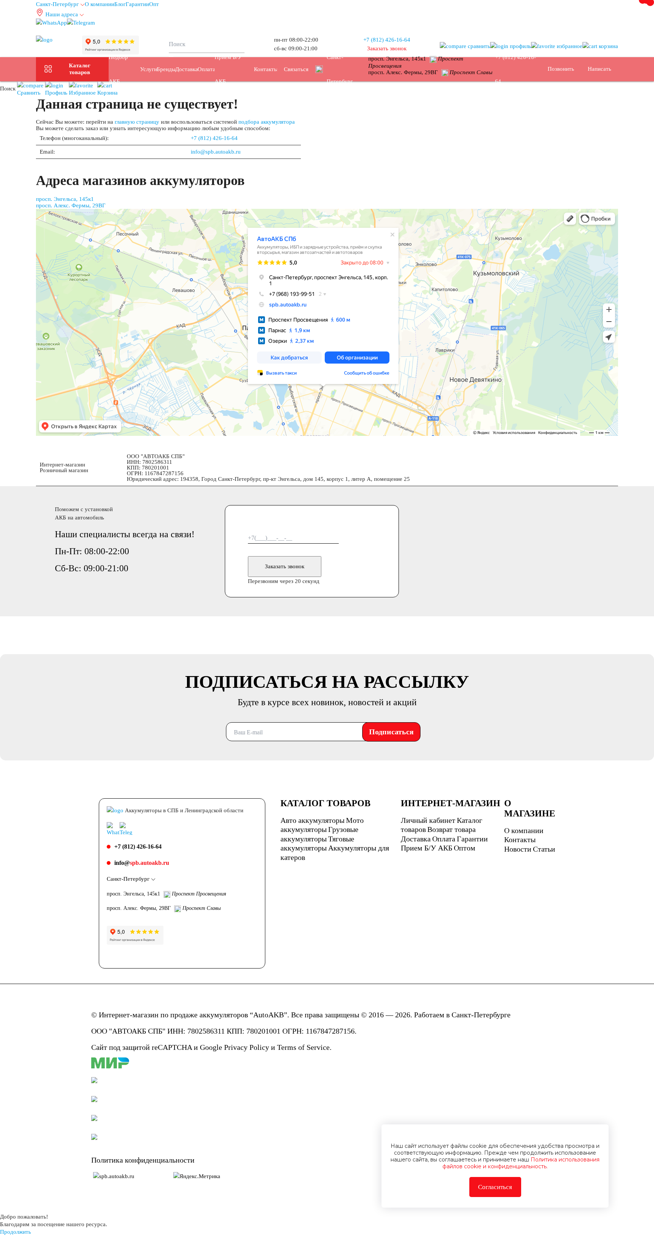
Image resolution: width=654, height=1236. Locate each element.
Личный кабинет (428, 820)
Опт (154, 4)
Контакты (520, 839)
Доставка (416, 839)
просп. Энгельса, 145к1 (65, 199)
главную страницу (137, 122)
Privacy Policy (246, 1047)
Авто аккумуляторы (312, 820)
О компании (99, 4)
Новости (517, 849)
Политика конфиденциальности (143, 1160)
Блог (120, 4)
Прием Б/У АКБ (426, 848)
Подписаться (391, 732)
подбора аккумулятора (266, 122)
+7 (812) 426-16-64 (386, 40)
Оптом (464, 848)
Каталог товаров (79, 68)
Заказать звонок (284, 566)
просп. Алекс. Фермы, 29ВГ (71, 205)
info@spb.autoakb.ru (216, 152)
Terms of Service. (304, 1047)
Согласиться (495, 1187)
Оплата (443, 839)
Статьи (544, 849)
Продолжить (15, 1232)
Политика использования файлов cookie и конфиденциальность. (521, 1163)
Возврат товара (451, 829)
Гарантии (137, 4)
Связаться (296, 69)
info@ (141, 863)
